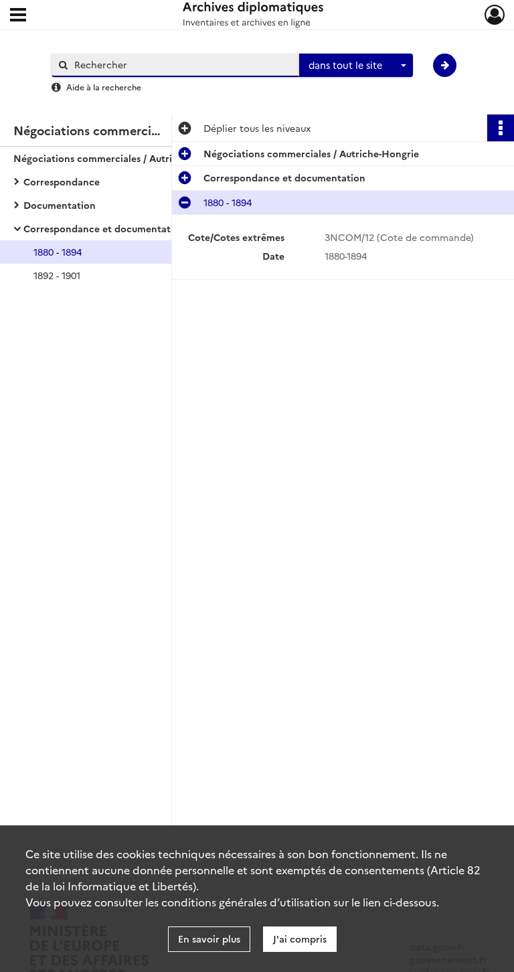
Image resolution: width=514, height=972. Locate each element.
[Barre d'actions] (500, 127)
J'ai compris (300, 938)
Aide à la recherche (103, 86)
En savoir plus (209, 938)
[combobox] (356, 66)
